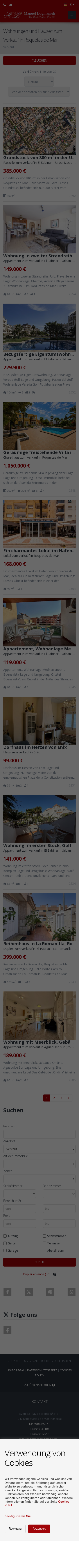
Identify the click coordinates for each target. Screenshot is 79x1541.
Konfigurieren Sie (18, 1516)
